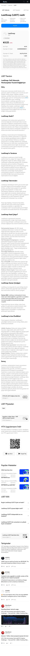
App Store (9, 453)
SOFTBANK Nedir (5, 477)
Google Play (23, 453)
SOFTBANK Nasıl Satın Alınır (8, 485)
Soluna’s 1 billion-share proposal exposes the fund (14, 636)
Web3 (21, 107)
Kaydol (15, 25)
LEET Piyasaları (16, 10)
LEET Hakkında (5, 10)
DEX (26, 97)
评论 (4, 566)
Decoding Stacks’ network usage (10, 609)
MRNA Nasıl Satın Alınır (6, 470)
